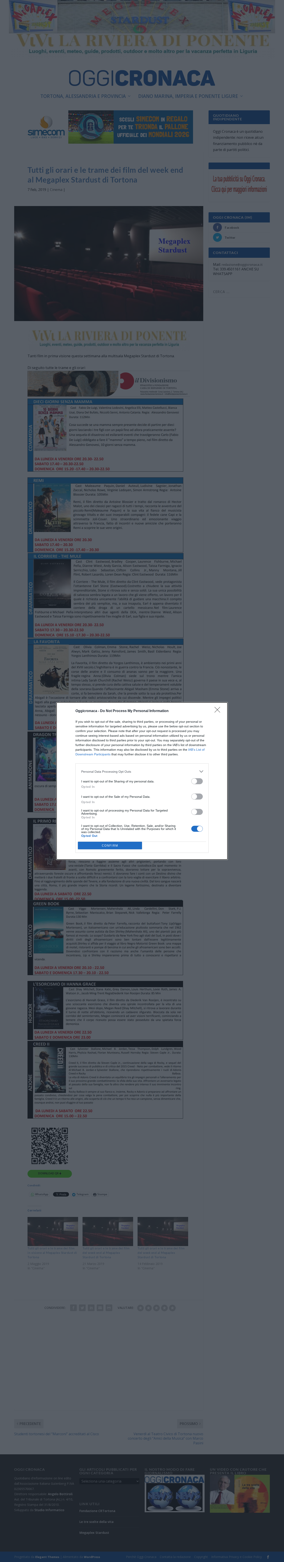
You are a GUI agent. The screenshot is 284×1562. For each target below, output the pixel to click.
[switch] (197, 781)
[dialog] (142, 781)
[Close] (219, 711)
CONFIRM (110, 845)
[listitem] (142, 771)
